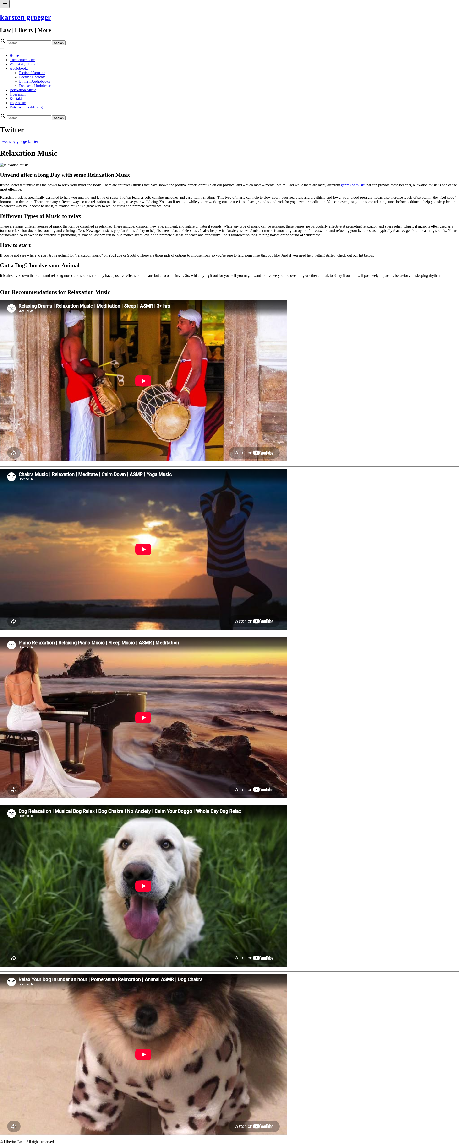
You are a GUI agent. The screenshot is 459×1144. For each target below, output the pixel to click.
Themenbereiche (22, 60)
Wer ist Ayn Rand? (24, 64)
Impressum (18, 103)
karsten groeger (25, 17)
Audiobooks (19, 68)
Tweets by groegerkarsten (19, 141)
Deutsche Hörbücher (34, 86)
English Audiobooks (34, 81)
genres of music (353, 185)
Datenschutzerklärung (26, 107)
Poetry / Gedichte (32, 77)
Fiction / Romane (32, 73)
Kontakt (16, 98)
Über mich (18, 94)
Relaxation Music (23, 90)
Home (14, 55)
